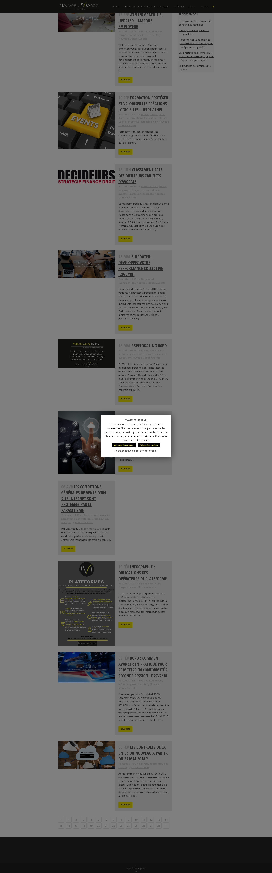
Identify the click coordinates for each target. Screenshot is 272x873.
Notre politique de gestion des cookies (136, 450)
